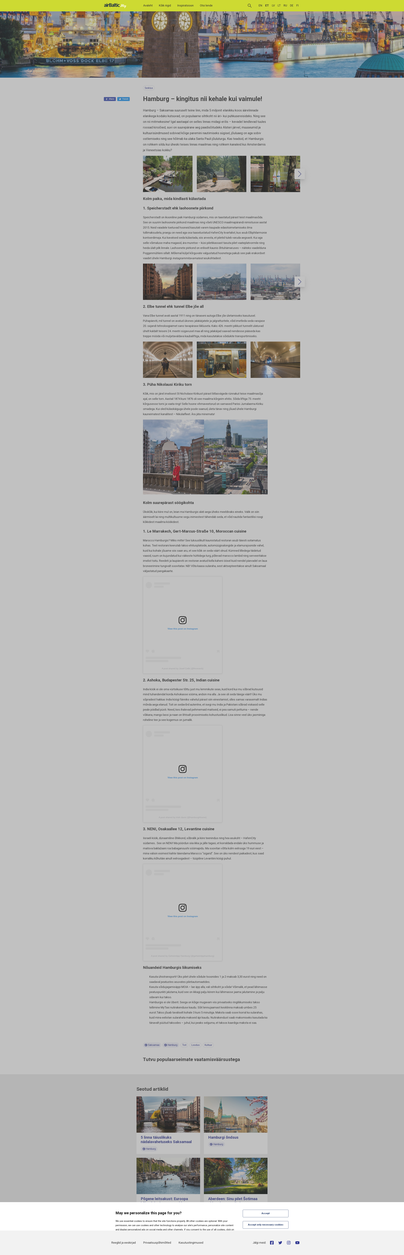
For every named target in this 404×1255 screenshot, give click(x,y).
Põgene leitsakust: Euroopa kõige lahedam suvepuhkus (164, 1201)
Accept (265, 1213)
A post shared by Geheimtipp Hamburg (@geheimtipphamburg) (182, 956)
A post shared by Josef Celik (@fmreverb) (182, 668)
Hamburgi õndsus (223, 1137)
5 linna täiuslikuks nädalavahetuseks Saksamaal (166, 1139)
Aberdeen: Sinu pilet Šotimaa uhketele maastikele (232, 1201)
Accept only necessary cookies (265, 1224)
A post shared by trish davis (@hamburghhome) (183, 817)
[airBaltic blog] (116, 5)
